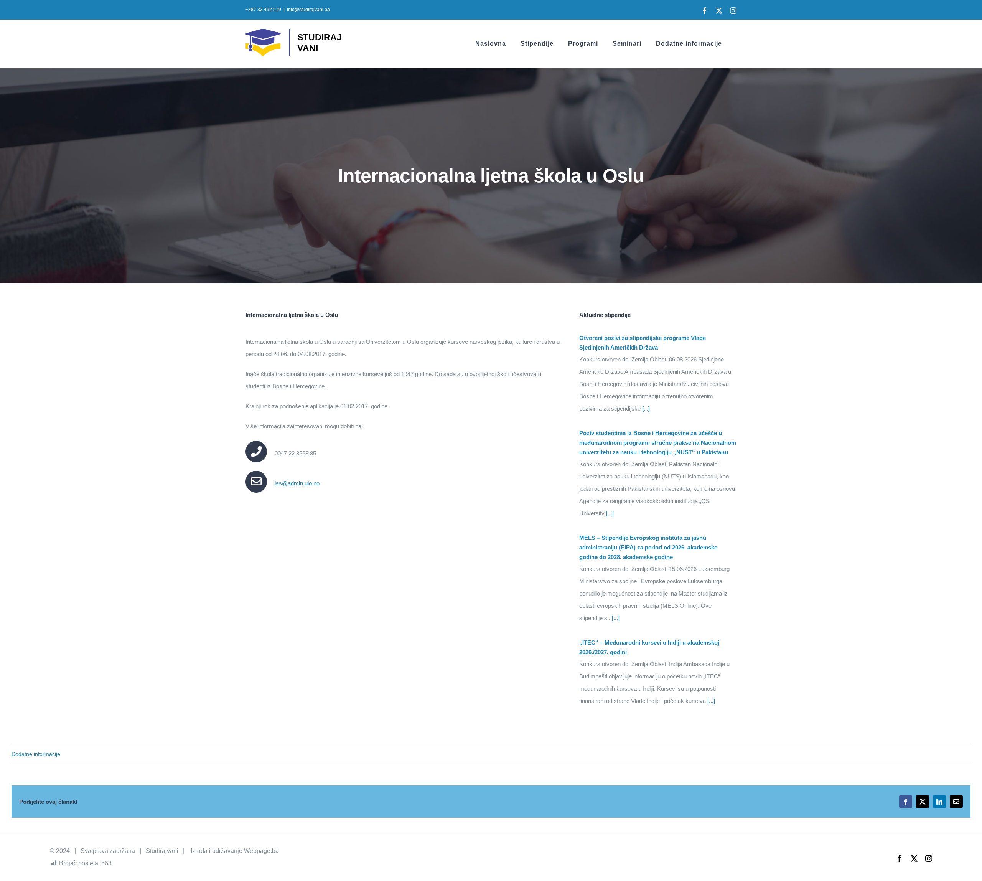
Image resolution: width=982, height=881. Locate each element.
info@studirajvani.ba (308, 9)
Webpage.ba (261, 851)
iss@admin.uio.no (297, 483)
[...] (645, 408)
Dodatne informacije (36, 754)
